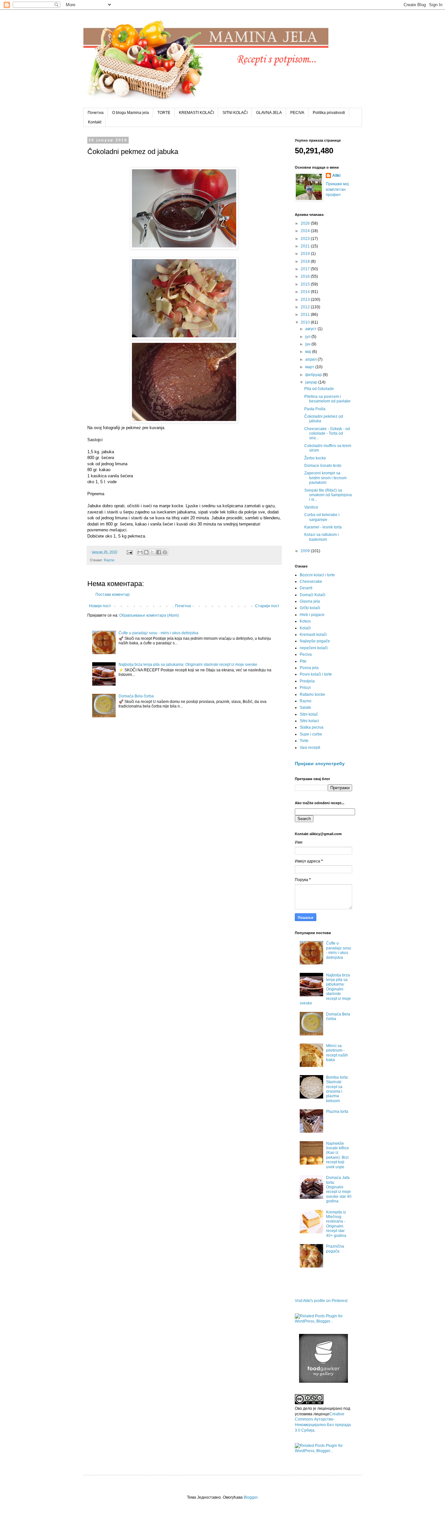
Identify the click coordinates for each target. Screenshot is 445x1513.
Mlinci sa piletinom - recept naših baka (337, 1053)
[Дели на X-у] (152, 552)
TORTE (163, 112)
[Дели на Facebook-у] (158, 552)
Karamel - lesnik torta (323, 527)
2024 (306, 231)
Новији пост (100, 606)
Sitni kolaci (309, 721)
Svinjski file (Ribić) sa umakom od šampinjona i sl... (328, 495)
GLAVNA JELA (269, 112)
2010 (306, 322)
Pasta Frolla (314, 409)
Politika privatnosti (329, 112)
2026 (306, 223)
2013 (306, 299)
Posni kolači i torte (316, 674)
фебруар (314, 374)
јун (308, 344)
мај (308, 351)
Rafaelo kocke (312, 694)
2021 (306, 246)
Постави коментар (112, 594)
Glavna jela (310, 601)
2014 (306, 291)
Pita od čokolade (319, 388)
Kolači (305, 628)
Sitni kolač (309, 714)
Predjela (307, 681)
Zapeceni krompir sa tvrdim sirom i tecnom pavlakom (325, 478)
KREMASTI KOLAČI (196, 112)
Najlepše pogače (315, 641)
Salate (305, 707)
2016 (306, 276)
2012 (306, 307)
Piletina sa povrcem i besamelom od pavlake (327, 398)
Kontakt (94, 122)
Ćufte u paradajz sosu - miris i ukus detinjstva (158, 633)
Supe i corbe (311, 734)
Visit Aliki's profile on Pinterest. (321, 1300)
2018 (306, 261)
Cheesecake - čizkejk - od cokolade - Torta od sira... (327, 434)
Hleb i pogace (312, 614)
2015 (306, 284)
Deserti (306, 588)
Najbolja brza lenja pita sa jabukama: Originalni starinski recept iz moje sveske (188, 664)
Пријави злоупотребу (320, 763)
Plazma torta (337, 1111)
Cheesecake (311, 581)
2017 (306, 269)
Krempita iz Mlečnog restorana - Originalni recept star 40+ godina (336, 1224)
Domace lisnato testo (322, 465)
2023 (306, 238)
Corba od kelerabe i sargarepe (321, 517)
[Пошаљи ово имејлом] (140, 552)
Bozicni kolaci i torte (317, 575)
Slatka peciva (311, 727)
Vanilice (311, 507)
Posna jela (309, 667)
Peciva (306, 654)
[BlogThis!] (146, 552)
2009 (306, 551)
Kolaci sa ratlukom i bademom (321, 536)
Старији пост (267, 606)
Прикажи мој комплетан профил (337, 189)
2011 (306, 314)
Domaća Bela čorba (136, 696)
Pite (303, 661)
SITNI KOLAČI (235, 112)
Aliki (336, 175)
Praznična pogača (335, 1248)
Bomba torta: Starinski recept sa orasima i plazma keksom (337, 1089)
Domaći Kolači (312, 595)
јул (308, 336)
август (311, 329)
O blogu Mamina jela (130, 112)
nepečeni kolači (314, 648)
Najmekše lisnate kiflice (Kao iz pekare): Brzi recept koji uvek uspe (337, 1155)
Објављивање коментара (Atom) (149, 615)
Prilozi (305, 687)
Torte (304, 740)
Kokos (305, 621)
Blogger (250, 1497)
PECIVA (297, 112)
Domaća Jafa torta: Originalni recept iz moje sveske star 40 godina (339, 1189)
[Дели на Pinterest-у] (165, 552)
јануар (311, 382)
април (311, 359)
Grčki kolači (310, 608)
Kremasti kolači (313, 634)
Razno (109, 560)
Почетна (96, 112)
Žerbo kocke (315, 458)
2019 (306, 253)
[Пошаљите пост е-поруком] (129, 552)
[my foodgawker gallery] (323, 1381)
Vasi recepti (310, 747)
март (310, 367)
